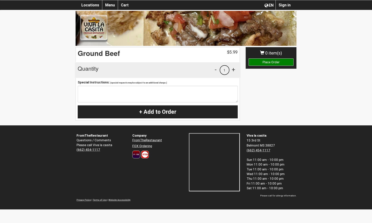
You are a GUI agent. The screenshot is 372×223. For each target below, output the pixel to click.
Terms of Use (100, 200)
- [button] (216, 69)
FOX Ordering (142, 146)
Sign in (285, 5)
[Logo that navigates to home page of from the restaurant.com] (136, 154)
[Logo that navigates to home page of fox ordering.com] (144, 154)
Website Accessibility (119, 200)
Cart (125, 5)
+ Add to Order (157, 111)
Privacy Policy (84, 200)
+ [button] (233, 69)
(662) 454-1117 (88, 150)
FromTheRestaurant (147, 140)
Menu (110, 5)
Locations (90, 5)
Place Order (271, 62)
